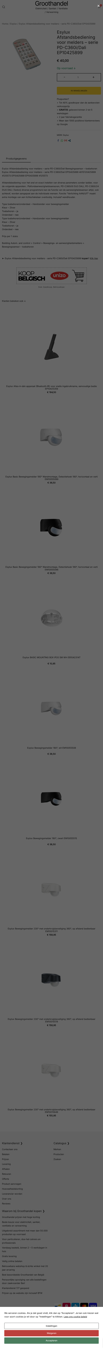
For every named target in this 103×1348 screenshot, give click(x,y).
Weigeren (51, 1333)
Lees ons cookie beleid (75, 1316)
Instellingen (51, 1326)
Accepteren (51, 1340)
